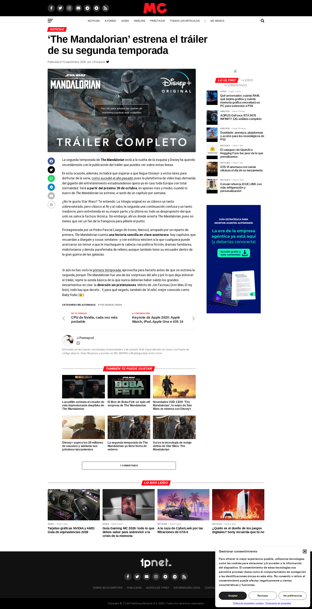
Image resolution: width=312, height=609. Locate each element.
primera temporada (107, 270)
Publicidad (134, 587)
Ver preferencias (292, 596)
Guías (125, 20)
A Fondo (110, 20)
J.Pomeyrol (98, 62)
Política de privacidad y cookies (248, 603)
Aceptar (232, 596)
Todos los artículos (185, 20)
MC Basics (217, 20)
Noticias (94, 20)
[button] (305, 551)
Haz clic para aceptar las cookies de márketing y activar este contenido (121, 110)
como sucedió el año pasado (112, 178)
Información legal (187, 587)
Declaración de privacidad (278, 603)
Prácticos (157, 20)
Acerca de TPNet (157, 587)
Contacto (212, 587)
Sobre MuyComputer (107, 587)
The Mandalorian (110, 305)
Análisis (139, 20)
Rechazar (262, 596)
